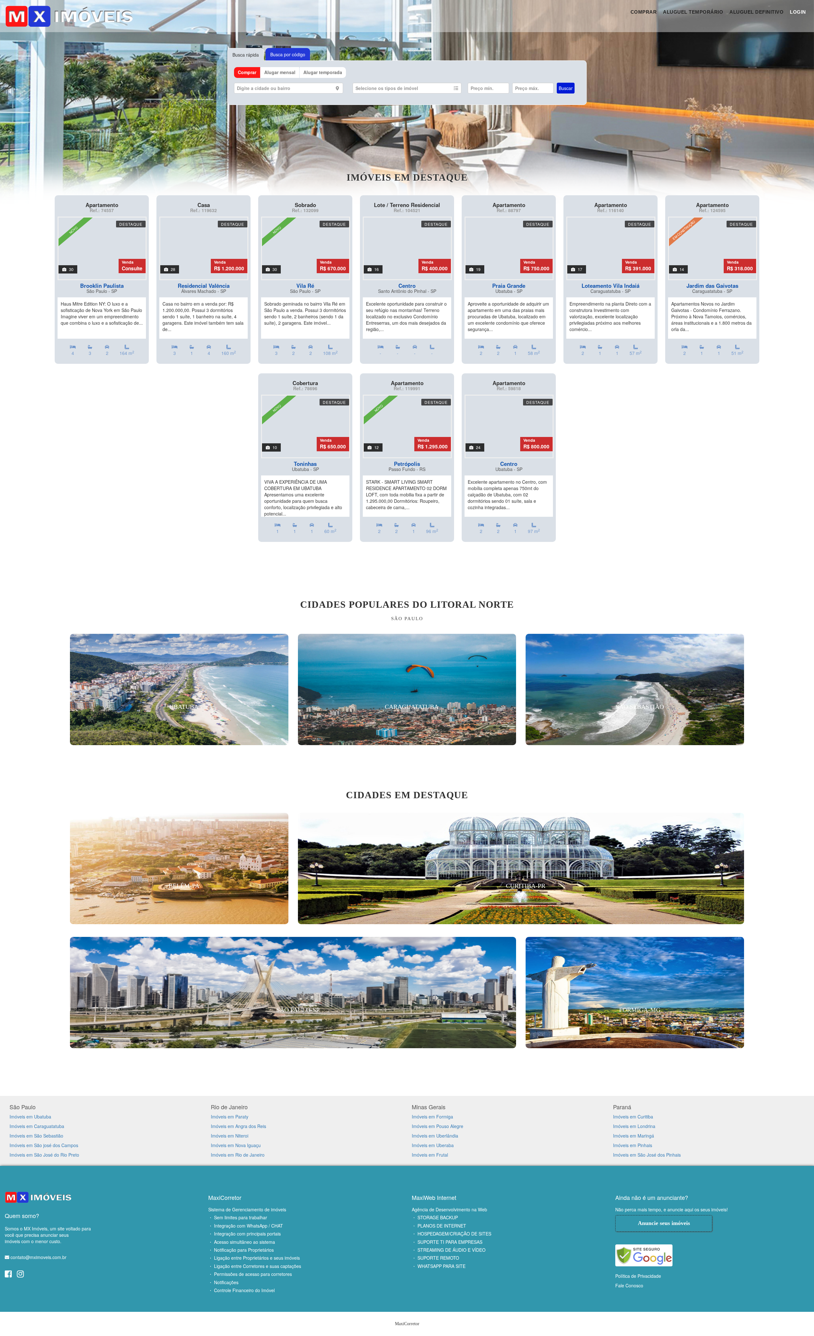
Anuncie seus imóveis (664, 1223)
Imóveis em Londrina (634, 1126)
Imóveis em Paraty (229, 1116)
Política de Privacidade (638, 1276)
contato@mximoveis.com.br (38, 1257)
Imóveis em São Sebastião (36, 1135)
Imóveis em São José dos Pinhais (647, 1155)
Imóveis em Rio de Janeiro (238, 1155)
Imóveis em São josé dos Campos (44, 1145)
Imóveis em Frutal (430, 1155)
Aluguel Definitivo (756, 12)
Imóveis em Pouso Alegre (437, 1126)
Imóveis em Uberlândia (435, 1135)
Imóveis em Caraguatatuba (37, 1126)
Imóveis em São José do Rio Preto (44, 1155)
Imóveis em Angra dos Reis (238, 1126)
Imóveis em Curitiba (633, 1116)
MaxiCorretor (224, 1197)
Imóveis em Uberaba (433, 1145)
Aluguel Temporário (693, 12)
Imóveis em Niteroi (229, 1135)
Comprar (644, 12)
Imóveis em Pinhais (632, 1145)
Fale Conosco (629, 1285)
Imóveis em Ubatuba (30, 1116)
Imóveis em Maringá (633, 1135)
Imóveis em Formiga (432, 1116)
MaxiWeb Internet (434, 1197)
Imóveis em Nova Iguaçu (236, 1145)
